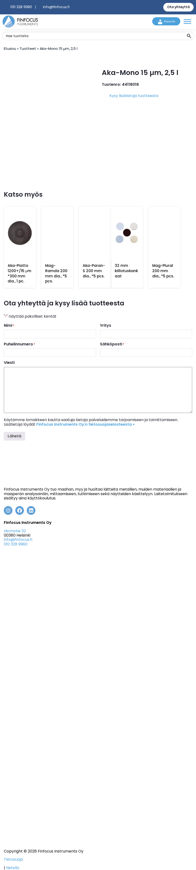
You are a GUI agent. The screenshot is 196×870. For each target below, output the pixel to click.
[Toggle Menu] (187, 21)
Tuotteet (28, 48)
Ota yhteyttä (178, 7)
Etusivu (10, 48)
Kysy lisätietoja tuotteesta (133, 95)
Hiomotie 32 (15, 531)
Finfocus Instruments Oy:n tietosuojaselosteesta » (85, 424)
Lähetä (14, 436)
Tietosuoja (13, 859)
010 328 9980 (21, 7)
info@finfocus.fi (56, 7)
